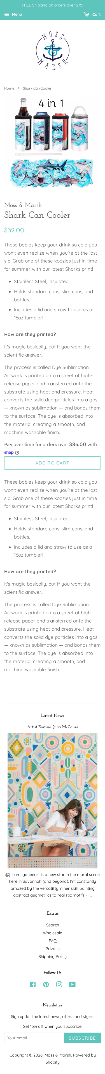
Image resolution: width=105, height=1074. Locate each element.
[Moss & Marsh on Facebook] (32, 985)
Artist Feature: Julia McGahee (52, 727)
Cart (96, 14)
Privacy (53, 948)
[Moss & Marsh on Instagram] (59, 985)
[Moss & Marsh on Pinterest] (46, 985)
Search (52, 925)
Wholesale (52, 932)
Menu (16, 14)
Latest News (52, 715)
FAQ (53, 940)
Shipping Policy (53, 956)
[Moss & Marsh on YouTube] (72, 985)
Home (9, 88)
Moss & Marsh (58, 1055)
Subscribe (82, 1038)
